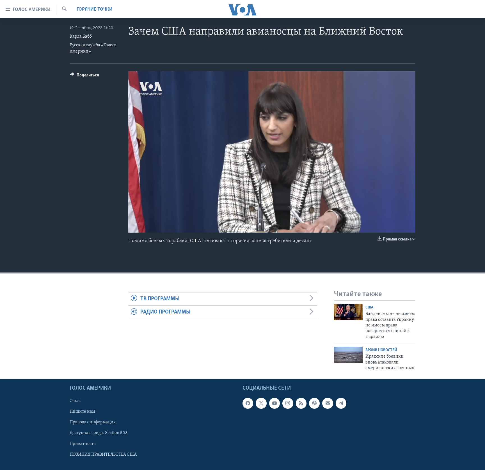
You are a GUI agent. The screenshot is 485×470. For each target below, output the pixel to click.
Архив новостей (381, 350)
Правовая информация (93, 422)
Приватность (82, 444)
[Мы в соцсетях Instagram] (287, 403)
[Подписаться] (327, 403)
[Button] (84, 76)
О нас (75, 401)
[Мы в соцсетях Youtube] (274, 403)
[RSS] (301, 403)
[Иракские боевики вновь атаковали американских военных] (348, 355)
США (369, 307)
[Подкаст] (314, 403)
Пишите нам (82, 412)
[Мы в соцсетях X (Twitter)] (261, 403)
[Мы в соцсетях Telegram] (341, 403)
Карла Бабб (81, 36)
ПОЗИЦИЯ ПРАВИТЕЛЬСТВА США (103, 454)
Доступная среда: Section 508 (99, 433)
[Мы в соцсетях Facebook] (247, 403)
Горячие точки (95, 9)
